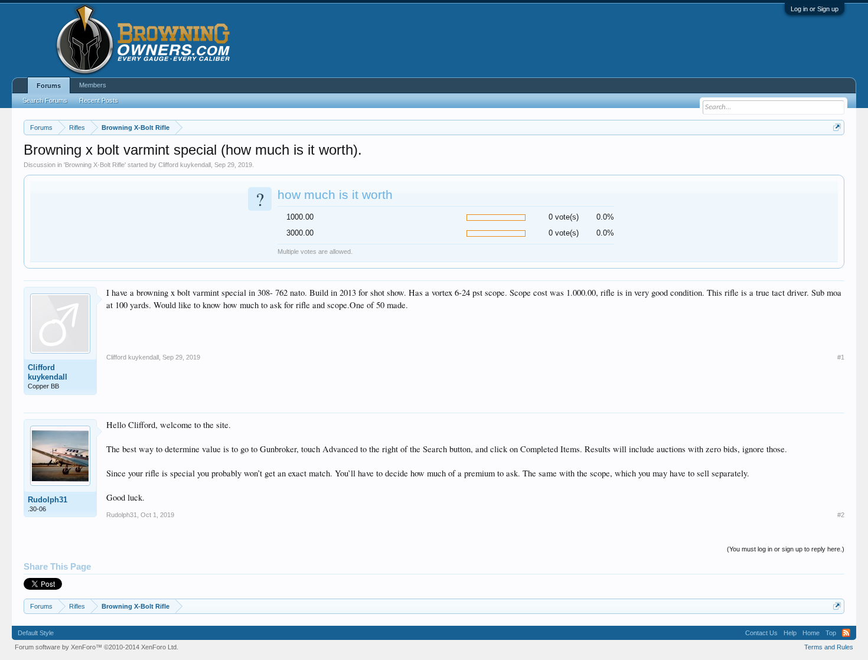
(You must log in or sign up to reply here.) (785, 549)
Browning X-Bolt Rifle (95, 164)
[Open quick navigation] (837, 127)
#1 (840, 357)
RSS (846, 633)
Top (830, 632)
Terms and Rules (828, 647)
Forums (49, 85)
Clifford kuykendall (184, 164)
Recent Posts (98, 100)
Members (92, 85)
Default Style (36, 632)
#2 (840, 514)
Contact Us (761, 632)
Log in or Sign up (814, 8)
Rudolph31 (47, 499)
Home (811, 632)
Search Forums (44, 100)
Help (790, 632)
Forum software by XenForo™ (96, 647)
